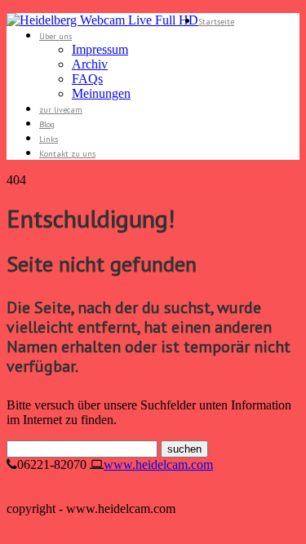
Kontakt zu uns (67, 153)
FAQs (87, 79)
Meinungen (101, 93)
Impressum (100, 49)
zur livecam (60, 109)
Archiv (90, 64)
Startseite (216, 21)
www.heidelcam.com (158, 464)
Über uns (55, 36)
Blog (47, 124)
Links (48, 139)
